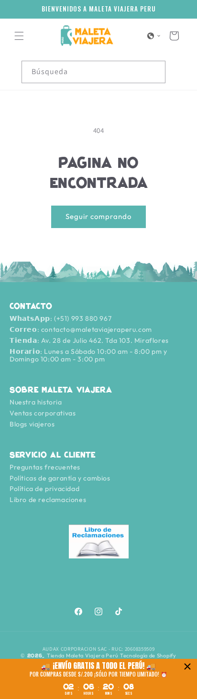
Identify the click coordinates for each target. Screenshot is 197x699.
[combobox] (93, 72)
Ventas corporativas (43, 413)
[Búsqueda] (154, 71)
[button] (19, 35)
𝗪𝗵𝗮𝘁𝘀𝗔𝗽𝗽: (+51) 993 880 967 (60, 318)
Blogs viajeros (32, 424)
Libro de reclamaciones (48, 499)
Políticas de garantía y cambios (60, 478)
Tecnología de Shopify (148, 655)
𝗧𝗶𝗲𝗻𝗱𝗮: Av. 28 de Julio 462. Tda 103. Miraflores (89, 340)
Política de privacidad (44, 488)
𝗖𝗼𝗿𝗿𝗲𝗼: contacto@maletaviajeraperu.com (81, 329)
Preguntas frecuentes (45, 467)
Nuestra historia (36, 402)
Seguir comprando (98, 216)
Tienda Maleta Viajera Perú (83, 655)
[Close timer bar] (187, 666)
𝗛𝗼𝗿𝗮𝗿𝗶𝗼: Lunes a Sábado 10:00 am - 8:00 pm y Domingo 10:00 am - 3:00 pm (88, 355)
